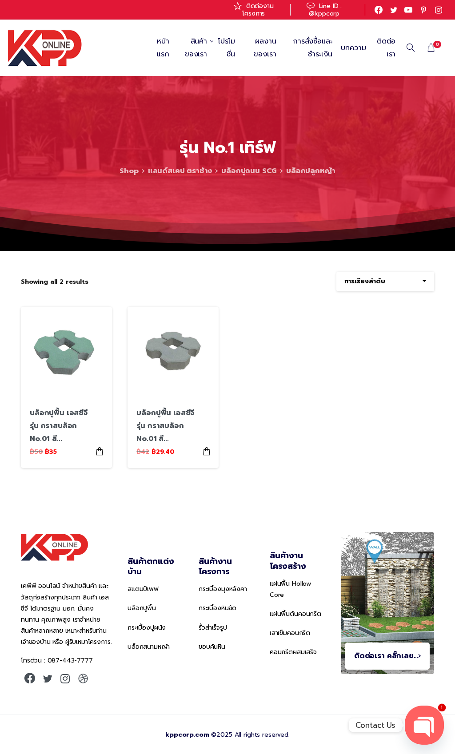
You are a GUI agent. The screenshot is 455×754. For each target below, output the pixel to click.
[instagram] (438, 10)
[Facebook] (378, 10)
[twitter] (393, 10)
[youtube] (408, 10)
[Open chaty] (424, 725)
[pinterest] (423, 10)
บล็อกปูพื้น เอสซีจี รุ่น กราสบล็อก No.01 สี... (59, 426)
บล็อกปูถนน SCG (249, 171)
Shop (129, 171)
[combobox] (385, 281)
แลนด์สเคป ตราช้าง (180, 171)
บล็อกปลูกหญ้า (310, 171)
